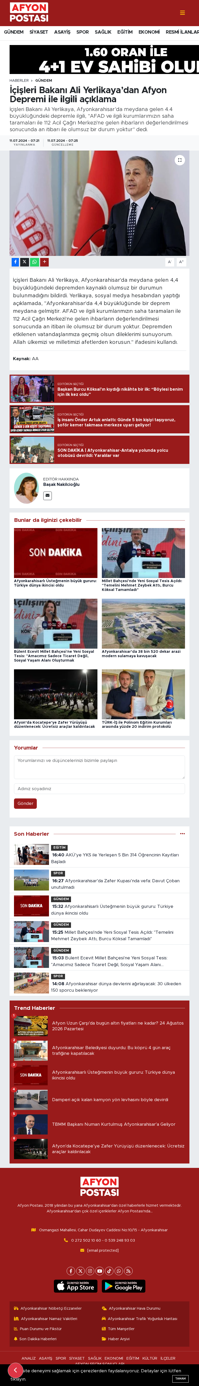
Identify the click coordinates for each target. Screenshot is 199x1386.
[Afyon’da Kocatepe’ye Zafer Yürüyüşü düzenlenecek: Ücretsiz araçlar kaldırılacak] (55, 694)
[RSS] (128, 1271)
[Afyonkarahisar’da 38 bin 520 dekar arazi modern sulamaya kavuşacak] (143, 623)
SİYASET (39, 32)
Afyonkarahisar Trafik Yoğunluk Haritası (142, 1319)
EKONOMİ (149, 32)
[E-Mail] (47, 496)
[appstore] (75, 1286)
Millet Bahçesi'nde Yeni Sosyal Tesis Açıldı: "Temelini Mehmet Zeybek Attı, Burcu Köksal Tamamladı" (142, 585)
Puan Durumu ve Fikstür (41, 1329)
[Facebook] (71, 1271)
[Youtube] (99, 1271)
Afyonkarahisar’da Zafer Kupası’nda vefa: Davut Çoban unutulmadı (115, 884)
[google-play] (123, 1286)
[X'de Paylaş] (24, 262)
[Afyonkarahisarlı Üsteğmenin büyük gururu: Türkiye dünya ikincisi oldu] (55, 553)
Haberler (19, 81)
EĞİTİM (124, 32)
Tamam (180, 1378)
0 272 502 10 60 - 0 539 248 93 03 (103, 1240)
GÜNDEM (13, 32)
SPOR (82, 32)
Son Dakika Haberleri (37, 1339)
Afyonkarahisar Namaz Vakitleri (49, 1319)
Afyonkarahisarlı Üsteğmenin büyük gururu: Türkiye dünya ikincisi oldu (112, 909)
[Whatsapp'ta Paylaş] (34, 262)
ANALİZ (29, 1358)
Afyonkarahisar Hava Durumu (134, 1308)
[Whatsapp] (119, 1271)
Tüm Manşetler (121, 1329)
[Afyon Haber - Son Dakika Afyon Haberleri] (29, 13)
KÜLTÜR (149, 1358)
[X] (80, 1271)
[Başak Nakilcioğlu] (26, 488)
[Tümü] (182, 834)
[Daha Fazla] (44, 262)
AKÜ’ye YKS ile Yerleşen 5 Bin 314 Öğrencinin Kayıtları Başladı (115, 858)
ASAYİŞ (62, 32)
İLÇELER (168, 1358)
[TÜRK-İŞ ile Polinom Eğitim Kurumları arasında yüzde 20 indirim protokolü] (143, 694)
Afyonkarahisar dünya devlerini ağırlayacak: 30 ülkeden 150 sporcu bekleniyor (116, 987)
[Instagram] (90, 1271)
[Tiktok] (109, 1271)
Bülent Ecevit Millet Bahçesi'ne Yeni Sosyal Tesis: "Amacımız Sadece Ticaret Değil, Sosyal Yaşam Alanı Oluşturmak (54, 656)
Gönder (25, 803)
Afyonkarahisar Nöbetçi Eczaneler (51, 1308)
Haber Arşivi (119, 1339)
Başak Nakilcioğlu (61, 485)
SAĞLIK (103, 32)
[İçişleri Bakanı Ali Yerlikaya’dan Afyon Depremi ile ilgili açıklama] (100, 203)
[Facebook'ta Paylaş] (15, 262)
